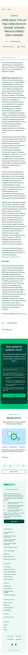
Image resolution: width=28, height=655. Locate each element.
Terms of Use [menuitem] (18, 636)
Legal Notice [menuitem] (18, 639)
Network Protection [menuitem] (8, 602)
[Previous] (4, 466)
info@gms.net (8, 329)
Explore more (14, 471)
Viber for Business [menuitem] (8, 588)
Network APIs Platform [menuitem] (9, 556)
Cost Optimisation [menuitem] (8, 576)
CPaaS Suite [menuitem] (6, 554)
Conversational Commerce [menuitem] (10, 574)
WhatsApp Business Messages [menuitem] (8, 592)
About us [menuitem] (6, 624)
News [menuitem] (5, 627)
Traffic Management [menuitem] (8, 607)
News (9, 9)
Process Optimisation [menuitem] (9, 579)
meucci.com (16, 257)
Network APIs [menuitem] (7, 605)
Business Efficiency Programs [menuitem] (10, 547)
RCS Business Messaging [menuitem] (9, 595)
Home (3, 9)
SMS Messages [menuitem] (7, 586)
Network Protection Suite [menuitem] (10, 559)
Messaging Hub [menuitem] (7, 610)
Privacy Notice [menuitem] (10, 636)
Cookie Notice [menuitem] (10, 639)
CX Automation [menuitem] (7, 566)
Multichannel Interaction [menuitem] (9, 569)
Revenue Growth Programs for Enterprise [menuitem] (10, 536)
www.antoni (8, 257)
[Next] (23, 466)
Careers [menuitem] (5, 629)
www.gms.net (22, 313)
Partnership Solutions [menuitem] (9, 617)
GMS (3, 80)
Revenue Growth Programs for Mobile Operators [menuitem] (10, 540)
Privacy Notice (18, 380)
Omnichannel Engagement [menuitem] (10, 571)
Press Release (14, 15)
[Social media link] (12, 645)
